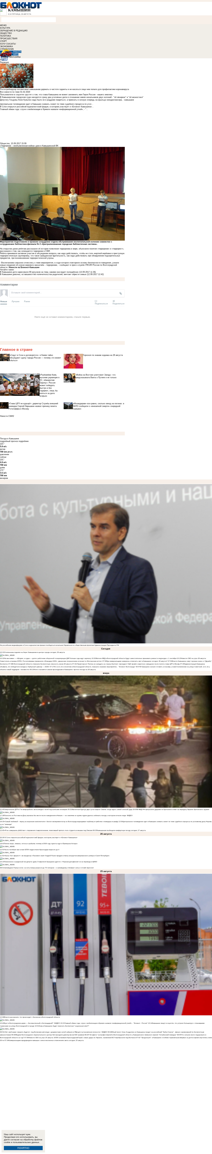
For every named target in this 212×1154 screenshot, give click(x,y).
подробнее (24, 441)
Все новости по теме (10, 92)
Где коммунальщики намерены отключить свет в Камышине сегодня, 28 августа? (137, 661)
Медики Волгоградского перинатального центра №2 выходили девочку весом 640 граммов (50, 1035)
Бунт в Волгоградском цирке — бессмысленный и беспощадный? (28, 1023)
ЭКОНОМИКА (6, 46)
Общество (5, 143)
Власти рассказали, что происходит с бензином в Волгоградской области (32, 1017)
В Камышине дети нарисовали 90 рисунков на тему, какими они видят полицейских (39, 272)
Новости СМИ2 (7, 416)
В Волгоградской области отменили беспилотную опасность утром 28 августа (42, 664)
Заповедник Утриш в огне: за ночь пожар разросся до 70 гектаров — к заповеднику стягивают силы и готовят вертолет (49, 868)
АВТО (15, 54)
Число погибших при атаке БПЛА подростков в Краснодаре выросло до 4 (31, 849)
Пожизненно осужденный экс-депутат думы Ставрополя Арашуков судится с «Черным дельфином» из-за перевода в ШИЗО (50, 862)
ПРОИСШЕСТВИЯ (8, 38)
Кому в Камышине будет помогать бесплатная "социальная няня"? (64, 1026)
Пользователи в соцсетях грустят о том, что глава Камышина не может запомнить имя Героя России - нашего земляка (56, 94)
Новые (3, 301)
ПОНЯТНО (23, 1148)
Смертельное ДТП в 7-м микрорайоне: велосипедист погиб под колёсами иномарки (35, 809)
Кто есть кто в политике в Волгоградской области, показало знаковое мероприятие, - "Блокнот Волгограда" (95, 667)
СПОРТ (3, 41)
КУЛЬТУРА (5, 28)
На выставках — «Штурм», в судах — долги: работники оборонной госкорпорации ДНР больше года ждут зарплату (47, 658)
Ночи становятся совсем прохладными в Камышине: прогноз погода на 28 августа (65, 669)
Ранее (27, 301)
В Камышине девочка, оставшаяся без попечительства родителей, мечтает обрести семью (43, 274)
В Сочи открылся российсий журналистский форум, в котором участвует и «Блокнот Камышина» (40, 837)
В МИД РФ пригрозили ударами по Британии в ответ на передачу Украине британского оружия (173, 809)
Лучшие (15, 301)
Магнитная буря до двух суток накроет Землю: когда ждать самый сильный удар (102, 809)
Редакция (4, 62)
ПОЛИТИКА (5, 36)
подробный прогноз (9, 441)
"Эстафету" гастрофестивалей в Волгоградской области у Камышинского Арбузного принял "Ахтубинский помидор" (132, 1035)
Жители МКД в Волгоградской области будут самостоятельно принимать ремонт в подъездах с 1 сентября (136, 658)
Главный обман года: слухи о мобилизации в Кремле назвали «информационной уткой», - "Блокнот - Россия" (106, 1023)
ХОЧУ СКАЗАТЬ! (8, 44)
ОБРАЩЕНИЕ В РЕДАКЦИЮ (13, 30)
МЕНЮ (3, 25)
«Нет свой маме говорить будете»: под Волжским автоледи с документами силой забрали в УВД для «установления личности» (52, 1032)
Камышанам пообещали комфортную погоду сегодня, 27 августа (121, 830)
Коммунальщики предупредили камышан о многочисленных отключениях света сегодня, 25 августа (46, 1040)
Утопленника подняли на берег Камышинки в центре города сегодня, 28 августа (34, 652)
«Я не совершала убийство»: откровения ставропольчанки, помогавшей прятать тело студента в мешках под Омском (48, 830)
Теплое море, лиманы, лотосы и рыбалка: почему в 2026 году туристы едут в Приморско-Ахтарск (40, 843)
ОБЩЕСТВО (6, 33)
